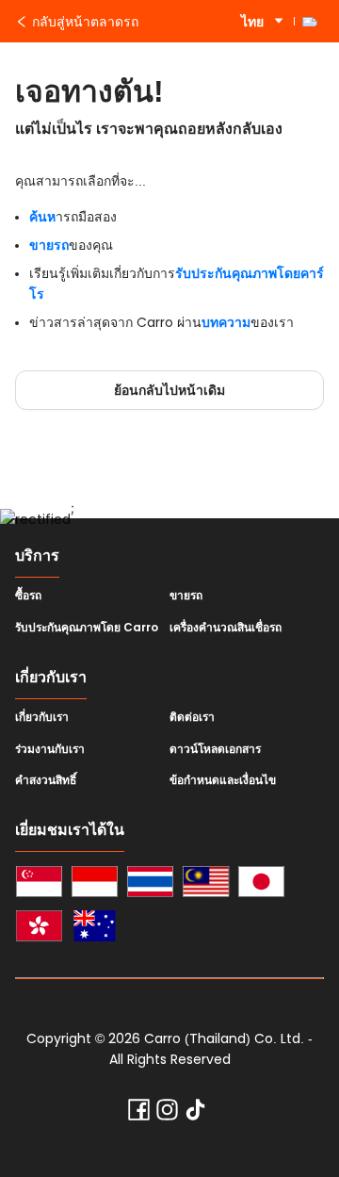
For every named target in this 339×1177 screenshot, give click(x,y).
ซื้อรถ (28, 595)
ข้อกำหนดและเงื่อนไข (223, 780)
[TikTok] (195, 1113)
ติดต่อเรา (192, 717)
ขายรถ (49, 245)
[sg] (39, 884)
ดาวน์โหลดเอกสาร (215, 749)
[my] (206, 884)
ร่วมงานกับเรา (50, 749)
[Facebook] (139, 1113)
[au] (95, 928)
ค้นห (42, 216)
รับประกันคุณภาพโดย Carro (86, 627)
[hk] (39, 928)
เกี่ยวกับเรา (42, 717)
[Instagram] (167, 1113)
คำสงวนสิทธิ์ (45, 780)
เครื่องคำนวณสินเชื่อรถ (226, 627)
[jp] (261, 884)
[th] (150, 884)
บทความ (226, 322)
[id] (95, 884)
